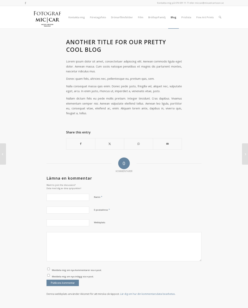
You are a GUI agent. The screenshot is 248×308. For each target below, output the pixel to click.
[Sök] (220, 17)
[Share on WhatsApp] (138, 143)
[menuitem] (76, 17)
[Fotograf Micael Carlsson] (48, 17)
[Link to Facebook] (25, 3)
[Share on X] (109, 143)
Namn (98, 197)
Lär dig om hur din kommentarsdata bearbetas (147, 294)
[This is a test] (3, 154)
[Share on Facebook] (80, 143)
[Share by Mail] (167, 143)
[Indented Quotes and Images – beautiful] (245, 154)
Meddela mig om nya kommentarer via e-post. (77, 270)
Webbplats (99, 222)
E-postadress (102, 209)
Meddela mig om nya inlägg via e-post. (73, 276)
